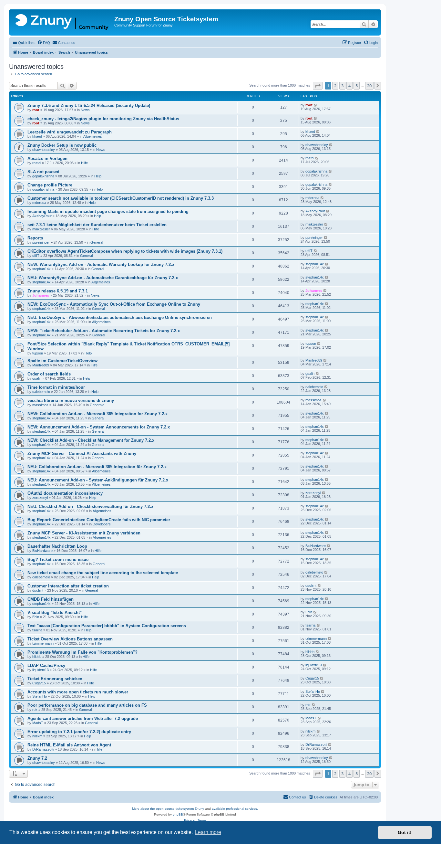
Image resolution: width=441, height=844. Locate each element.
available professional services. (235, 808)
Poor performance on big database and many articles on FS (87, 705)
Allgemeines (92, 136)
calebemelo (41, 392)
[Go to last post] (315, 105)
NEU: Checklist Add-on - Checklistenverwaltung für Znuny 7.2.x (90, 506)
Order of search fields (49, 374)
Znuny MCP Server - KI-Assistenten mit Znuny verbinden (83, 533)
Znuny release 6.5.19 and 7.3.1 (57, 291)
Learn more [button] (208, 832)
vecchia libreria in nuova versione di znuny (70, 400)
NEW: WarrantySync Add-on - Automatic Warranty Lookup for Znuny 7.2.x (100, 264)
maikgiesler (41, 229)
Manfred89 (40, 365)
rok (34, 710)
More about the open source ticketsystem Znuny (168, 808)
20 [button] (369, 86)
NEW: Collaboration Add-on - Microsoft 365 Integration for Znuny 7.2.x (97, 413)
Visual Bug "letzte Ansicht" (54, 612)
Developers (102, 524)
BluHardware (42, 551)
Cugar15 (39, 683)
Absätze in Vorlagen (47, 158)
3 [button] (342, 86)
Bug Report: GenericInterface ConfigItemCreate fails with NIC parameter (98, 519)
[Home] (62, 22)
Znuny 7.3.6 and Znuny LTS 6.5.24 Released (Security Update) (88, 105)
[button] (318, 86)
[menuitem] (43, 43)
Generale (97, 405)
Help (97, 176)
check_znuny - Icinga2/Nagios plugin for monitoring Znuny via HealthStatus (103, 118)
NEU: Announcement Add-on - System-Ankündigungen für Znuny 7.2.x (97, 480)
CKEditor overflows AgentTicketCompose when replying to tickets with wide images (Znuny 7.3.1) (124, 251)
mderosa (39, 203)
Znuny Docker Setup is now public (62, 145)
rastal (36, 163)
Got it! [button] (405, 832)
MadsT (37, 723)
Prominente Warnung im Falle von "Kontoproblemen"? (82, 652)
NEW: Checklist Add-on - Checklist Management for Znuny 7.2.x (90, 440)
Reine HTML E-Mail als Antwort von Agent (69, 745)
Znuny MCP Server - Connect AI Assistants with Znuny (81, 453)
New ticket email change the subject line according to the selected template (102, 572)
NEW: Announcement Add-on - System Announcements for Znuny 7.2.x (98, 427)
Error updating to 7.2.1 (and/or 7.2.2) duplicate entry (79, 731)
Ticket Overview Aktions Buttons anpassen (70, 639)
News (85, 110)
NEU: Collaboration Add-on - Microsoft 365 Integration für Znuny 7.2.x (97, 466)
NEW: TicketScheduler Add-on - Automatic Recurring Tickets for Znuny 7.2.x (103, 330)
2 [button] (335, 86)
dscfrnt (37, 590)
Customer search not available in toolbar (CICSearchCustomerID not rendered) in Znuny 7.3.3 (120, 198)
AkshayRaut (42, 216)
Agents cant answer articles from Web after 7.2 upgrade (82, 718)
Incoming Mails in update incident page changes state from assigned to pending (108, 211)
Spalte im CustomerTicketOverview (62, 360)
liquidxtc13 (40, 670)
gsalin (36, 378)
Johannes (40, 295)
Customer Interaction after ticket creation (68, 586)
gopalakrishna (43, 176)
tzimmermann (43, 643)
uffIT (35, 256)
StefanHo (39, 696)
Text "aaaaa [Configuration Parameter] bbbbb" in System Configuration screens (106, 625)
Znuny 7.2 (37, 758)
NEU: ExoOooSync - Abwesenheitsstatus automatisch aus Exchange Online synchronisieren (119, 317)
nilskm (37, 736)
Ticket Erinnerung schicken (54, 678)
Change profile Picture (49, 185)
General (96, 242)
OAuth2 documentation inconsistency (65, 493)
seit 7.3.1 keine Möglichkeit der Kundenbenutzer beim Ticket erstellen (97, 224)
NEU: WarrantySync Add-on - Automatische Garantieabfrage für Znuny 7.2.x (102, 277)
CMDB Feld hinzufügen (50, 599)
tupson (37, 353)
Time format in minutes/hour (56, 387)
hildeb (36, 657)
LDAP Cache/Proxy (46, 665)
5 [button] (356, 86)
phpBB (178, 814)
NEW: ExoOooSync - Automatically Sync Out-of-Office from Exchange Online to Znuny (113, 304)
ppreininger (41, 242)
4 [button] (349, 86)
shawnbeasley (43, 150)
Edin (35, 617)
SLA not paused (43, 171)
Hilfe (84, 163)
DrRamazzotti (43, 749)
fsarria (37, 630)
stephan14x (41, 269)
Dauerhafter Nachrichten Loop (57, 546)
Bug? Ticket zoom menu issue (57, 559)
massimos (40, 405)
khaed (37, 136)
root (35, 110)
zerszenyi (40, 498)
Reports (35, 238)
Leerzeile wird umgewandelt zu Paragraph (69, 132)
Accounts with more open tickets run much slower (77, 692)
